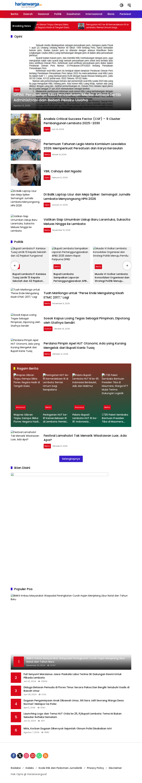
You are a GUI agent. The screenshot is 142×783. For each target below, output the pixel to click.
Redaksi (16, 768)
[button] (121, 5)
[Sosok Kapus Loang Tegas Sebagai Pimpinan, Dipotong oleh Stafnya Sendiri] (26, 324)
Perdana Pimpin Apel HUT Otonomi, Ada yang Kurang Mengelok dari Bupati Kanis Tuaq (85, 345)
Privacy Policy (95, 768)
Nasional (20, 407)
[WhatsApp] (39, 755)
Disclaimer (115, 768)
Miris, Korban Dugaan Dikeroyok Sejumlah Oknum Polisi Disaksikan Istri (68, 728)
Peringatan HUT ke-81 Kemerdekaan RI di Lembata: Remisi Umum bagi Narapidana (97, 26)
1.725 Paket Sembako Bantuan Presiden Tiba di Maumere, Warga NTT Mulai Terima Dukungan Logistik (115, 418)
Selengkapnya (71, 459)
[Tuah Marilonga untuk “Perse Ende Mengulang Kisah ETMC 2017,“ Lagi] (26, 299)
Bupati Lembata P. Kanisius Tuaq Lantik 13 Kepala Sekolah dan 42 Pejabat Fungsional (29, 277)
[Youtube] (33, 755)
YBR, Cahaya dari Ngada (62, 171)
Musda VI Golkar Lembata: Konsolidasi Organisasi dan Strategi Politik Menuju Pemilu (112, 277)
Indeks (29, 768)
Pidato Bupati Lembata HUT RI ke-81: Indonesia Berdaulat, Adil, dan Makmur (84, 418)
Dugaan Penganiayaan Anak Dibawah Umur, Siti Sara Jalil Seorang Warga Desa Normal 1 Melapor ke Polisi (74, 702)
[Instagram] (26, 755)
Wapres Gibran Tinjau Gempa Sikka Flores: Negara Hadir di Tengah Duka (39, 26)
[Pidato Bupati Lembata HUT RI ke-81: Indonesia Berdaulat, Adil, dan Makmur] (126, 26)
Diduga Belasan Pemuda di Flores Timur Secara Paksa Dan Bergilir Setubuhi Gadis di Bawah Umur (76, 689)
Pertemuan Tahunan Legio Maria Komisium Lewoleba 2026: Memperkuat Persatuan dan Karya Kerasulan (85, 146)
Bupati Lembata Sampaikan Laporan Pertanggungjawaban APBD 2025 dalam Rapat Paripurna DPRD (71, 277)
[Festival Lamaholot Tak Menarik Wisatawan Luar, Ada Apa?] (26, 441)
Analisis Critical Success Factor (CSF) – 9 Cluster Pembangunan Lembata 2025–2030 (82, 121)
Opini (16, 89)
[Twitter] (20, 755)
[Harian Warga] (28, 5)
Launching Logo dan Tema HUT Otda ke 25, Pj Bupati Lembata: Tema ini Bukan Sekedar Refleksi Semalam (73, 715)
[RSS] (45, 755)
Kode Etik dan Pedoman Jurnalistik (60, 768)
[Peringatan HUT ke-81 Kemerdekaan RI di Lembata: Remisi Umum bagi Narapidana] (71, 26)
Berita (47, 154)
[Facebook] (13, 755)
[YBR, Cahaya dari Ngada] (26, 175)
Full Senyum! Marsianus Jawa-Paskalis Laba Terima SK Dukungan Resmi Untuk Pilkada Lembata (73, 676)
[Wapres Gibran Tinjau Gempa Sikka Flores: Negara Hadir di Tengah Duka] (27, 392)
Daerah (48, 328)
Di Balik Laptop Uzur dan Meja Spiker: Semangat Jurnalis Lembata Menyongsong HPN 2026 (87, 196)
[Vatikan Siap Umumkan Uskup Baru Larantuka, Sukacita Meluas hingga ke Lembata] (26, 225)
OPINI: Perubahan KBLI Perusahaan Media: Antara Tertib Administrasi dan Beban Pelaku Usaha (67, 97)
